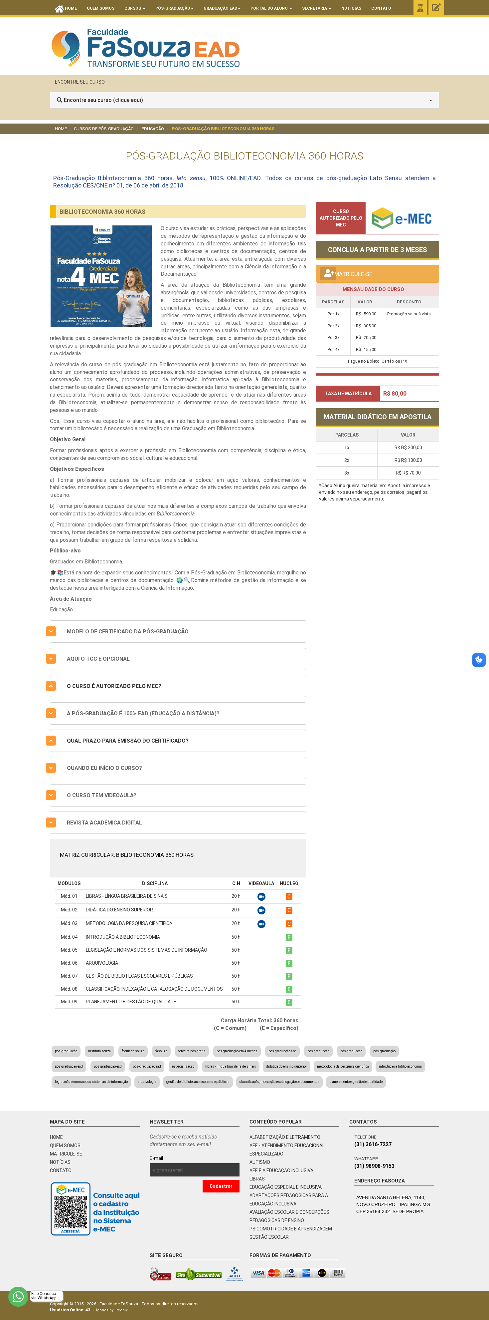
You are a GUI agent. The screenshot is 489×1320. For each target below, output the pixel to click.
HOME (56, 1137)
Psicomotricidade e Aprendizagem (290, 1228)
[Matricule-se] (436, 8)
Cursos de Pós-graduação (104, 128)
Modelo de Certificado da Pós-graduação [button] (128, 631)
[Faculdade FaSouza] (146, 48)
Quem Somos (100, 8)
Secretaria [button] (315, 8)
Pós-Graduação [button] (172, 8)
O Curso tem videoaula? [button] (101, 795)
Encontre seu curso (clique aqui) (103, 100)
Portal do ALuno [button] (269, 8)
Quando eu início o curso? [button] (104, 768)
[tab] (178, 631)
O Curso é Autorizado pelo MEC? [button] (114, 686)
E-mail (171, 1158)
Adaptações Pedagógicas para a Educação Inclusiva (288, 1199)
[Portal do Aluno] (420, 7)
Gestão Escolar (269, 1237)
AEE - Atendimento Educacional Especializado (287, 1149)
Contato (381, 8)
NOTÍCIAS (60, 1162)
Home (61, 128)
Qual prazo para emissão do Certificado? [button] (128, 741)
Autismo (259, 1162)
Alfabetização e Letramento (284, 1137)
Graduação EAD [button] (220, 8)
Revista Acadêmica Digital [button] (104, 823)
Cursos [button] (133, 8)
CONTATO (61, 1170)
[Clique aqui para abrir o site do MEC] (402, 217)
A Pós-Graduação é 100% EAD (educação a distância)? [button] (143, 713)
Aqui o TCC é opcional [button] (98, 659)
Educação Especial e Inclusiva (285, 1187)
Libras (257, 1178)
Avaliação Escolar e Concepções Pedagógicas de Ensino (289, 1216)
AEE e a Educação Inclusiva (281, 1170)
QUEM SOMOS (65, 1145)
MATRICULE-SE (66, 1153)
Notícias (351, 8)
